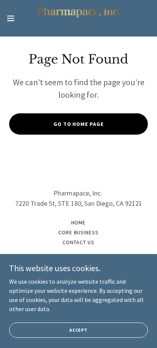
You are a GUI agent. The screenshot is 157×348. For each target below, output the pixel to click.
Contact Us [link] (78, 242)
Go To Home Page (78, 124)
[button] (14, 18)
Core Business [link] (78, 232)
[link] (78, 18)
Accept (78, 330)
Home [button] (78, 222)
